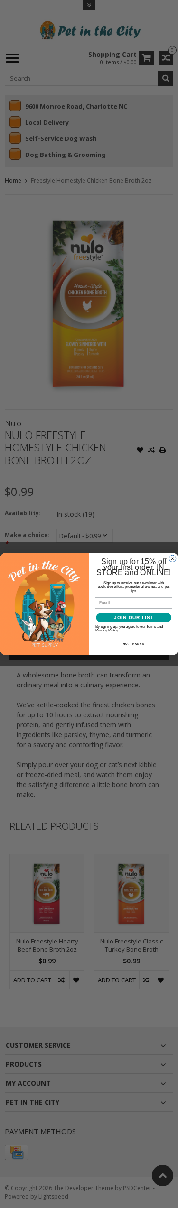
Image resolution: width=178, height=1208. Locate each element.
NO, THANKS (133, 643)
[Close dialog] (172, 558)
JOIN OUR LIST (133, 618)
